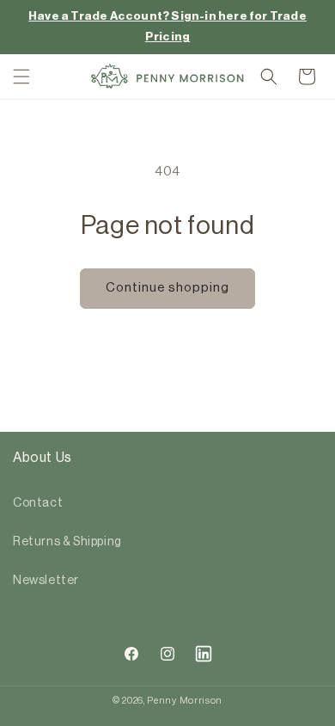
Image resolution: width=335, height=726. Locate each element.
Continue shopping (167, 287)
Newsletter (46, 581)
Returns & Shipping (67, 542)
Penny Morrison (184, 700)
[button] (21, 76)
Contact (38, 503)
